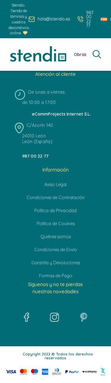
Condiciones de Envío (55, 249)
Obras (80, 54)
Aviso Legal (55, 184)
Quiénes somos (56, 236)
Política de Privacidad (55, 210)
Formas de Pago (55, 275)
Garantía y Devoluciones (55, 262)
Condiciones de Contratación (56, 197)
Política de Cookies (56, 223)
